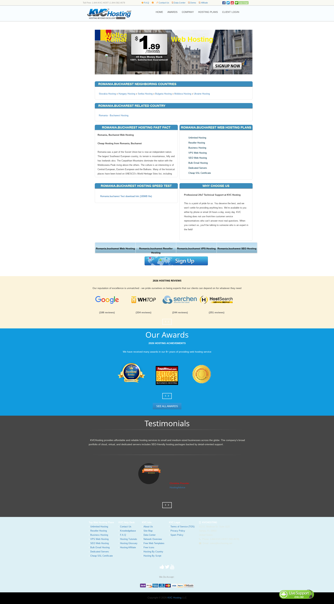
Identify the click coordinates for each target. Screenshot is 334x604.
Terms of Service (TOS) (182, 526)
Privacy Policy (177, 530)
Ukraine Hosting (202, 93)
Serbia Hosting (145, 93)
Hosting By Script (152, 555)
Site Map (148, 530)
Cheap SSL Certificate (199, 173)
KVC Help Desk (126, 522)
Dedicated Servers (197, 168)
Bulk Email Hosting (198, 163)
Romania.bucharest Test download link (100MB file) (126, 196)
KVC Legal (174, 522)
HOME (159, 12)
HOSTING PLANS (208, 12)
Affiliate (204, 3)
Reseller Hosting (196, 142)
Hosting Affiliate (128, 547)
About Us (148, 526)
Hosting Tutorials (128, 539)
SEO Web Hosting (197, 158)
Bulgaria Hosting (163, 93)
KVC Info (147, 522)
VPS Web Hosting (197, 153)
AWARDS (172, 12)
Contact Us (164, 3)
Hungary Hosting (126, 93)
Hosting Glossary (128, 543)
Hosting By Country (153, 551)
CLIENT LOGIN (230, 12)
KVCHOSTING (209, 522)
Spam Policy (176, 535)
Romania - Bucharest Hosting (113, 115)
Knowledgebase (128, 530)
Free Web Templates (154, 543)
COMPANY (188, 12)
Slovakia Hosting (107, 93)
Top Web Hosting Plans (101, 522)
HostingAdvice (177, 487)
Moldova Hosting (182, 93)
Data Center (179, 3)
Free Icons (149, 547)
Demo (193, 3)
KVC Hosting (174, 597)
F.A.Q (146, 3)
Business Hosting (197, 147)
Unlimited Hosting (197, 137)
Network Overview (153, 539)
